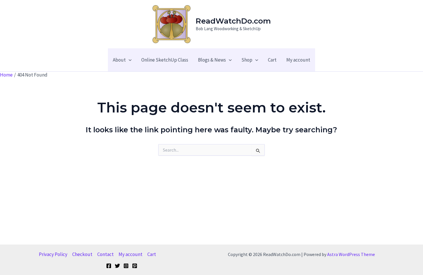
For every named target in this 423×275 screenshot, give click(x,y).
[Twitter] (117, 265)
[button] (129, 59)
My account (130, 254)
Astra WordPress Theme (351, 254)
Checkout (82, 254)
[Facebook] (108, 265)
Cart (151, 254)
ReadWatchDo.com (233, 21)
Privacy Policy (53, 254)
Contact (105, 254)
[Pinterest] (134, 265)
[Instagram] (126, 265)
